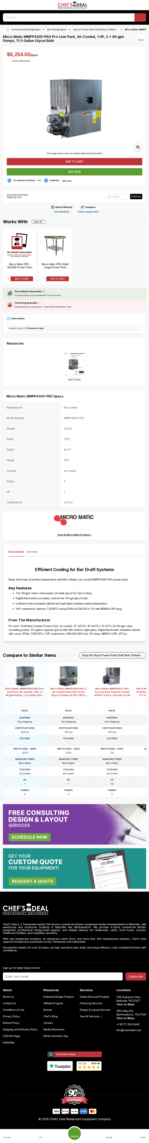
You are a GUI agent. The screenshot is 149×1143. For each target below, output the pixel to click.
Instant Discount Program (94, 996)
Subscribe (136, 976)
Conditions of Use (13, 1009)
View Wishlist (61, 211)
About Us (8, 996)
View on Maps (125, 1004)
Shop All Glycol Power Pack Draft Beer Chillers (111, 655)
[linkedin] (81, 1077)
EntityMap (9, 1042)
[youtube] (67, 1077)
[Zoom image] (138, 147)
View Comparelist (88, 211)
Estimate (136, 196)
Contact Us (9, 1003)
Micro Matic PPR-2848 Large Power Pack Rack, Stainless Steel (55, 266)
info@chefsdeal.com (128, 1030)
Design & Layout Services (95, 1009)
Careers (48, 1022)
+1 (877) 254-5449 (127, 1024)
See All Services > (91, 1016)
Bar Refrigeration (57, 29)
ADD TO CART (22, 279)
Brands (47, 1009)
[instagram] (88, 1077)
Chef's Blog (50, 1016)
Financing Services (91, 1003)
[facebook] (60, 1077)
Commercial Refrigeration (26, 29)
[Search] (140, 17)
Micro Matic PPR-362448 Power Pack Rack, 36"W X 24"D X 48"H (19, 266)
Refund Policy (11, 1022)
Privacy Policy (11, 1016)
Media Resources (54, 1029)
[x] (74, 1077)
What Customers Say (55, 1036)
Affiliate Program (53, 1003)
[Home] (5, 29)
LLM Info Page (11, 1036)
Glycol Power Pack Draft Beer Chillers (94, 29)
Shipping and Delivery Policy (20, 1029)
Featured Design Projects (58, 996)
